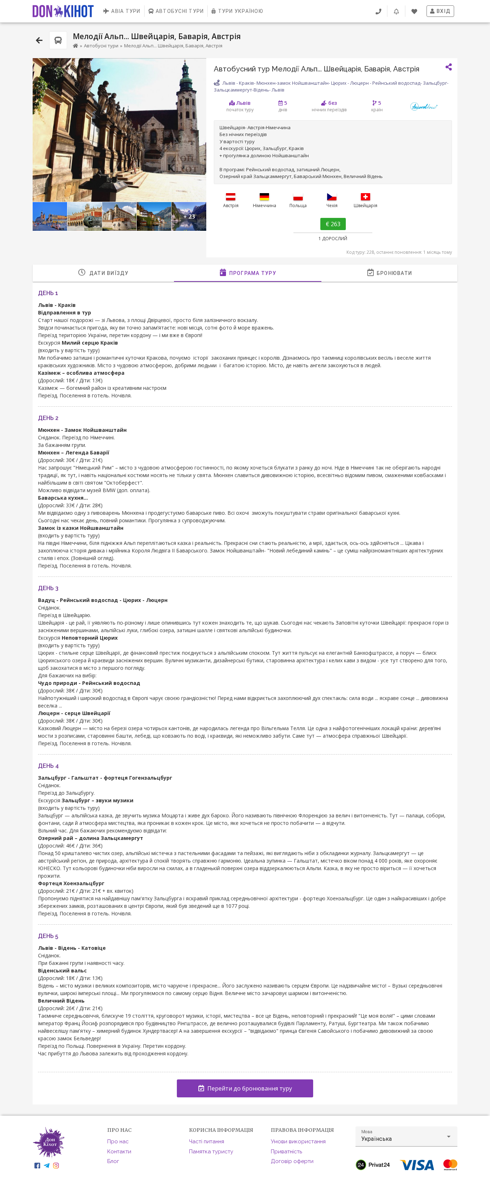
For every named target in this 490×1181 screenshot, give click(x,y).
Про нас (118, 1141)
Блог (113, 1161)
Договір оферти (292, 1161)
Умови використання (298, 1141)
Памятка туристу (211, 1151)
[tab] (103, 273)
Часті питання (206, 1141)
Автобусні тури (101, 45)
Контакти (119, 1151)
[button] (406, 1136)
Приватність (286, 1151)
